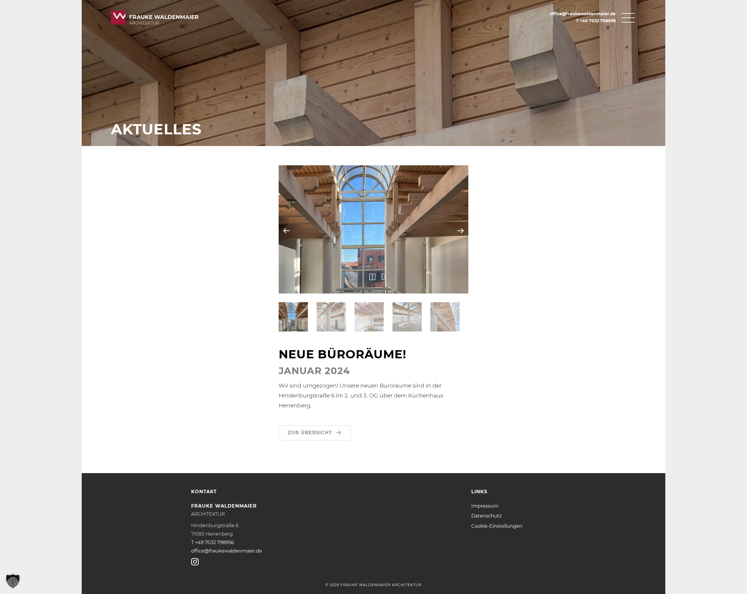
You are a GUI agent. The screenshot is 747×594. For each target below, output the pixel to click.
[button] (293, 316)
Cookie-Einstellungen (496, 526)
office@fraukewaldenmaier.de (583, 13)
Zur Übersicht (310, 432)
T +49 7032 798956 (596, 20)
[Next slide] (460, 231)
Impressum (484, 506)
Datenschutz (486, 516)
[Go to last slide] (286, 231)
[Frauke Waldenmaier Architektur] (169, 17)
